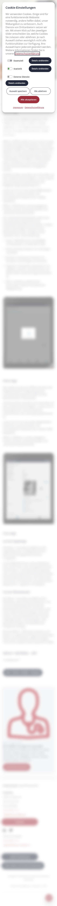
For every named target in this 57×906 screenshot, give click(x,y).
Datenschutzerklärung (27, 53)
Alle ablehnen (40, 91)
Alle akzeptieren (29, 99)
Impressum (18, 107)
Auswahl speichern (18, 91)
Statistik (18, 68)
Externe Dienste (22, 76)
